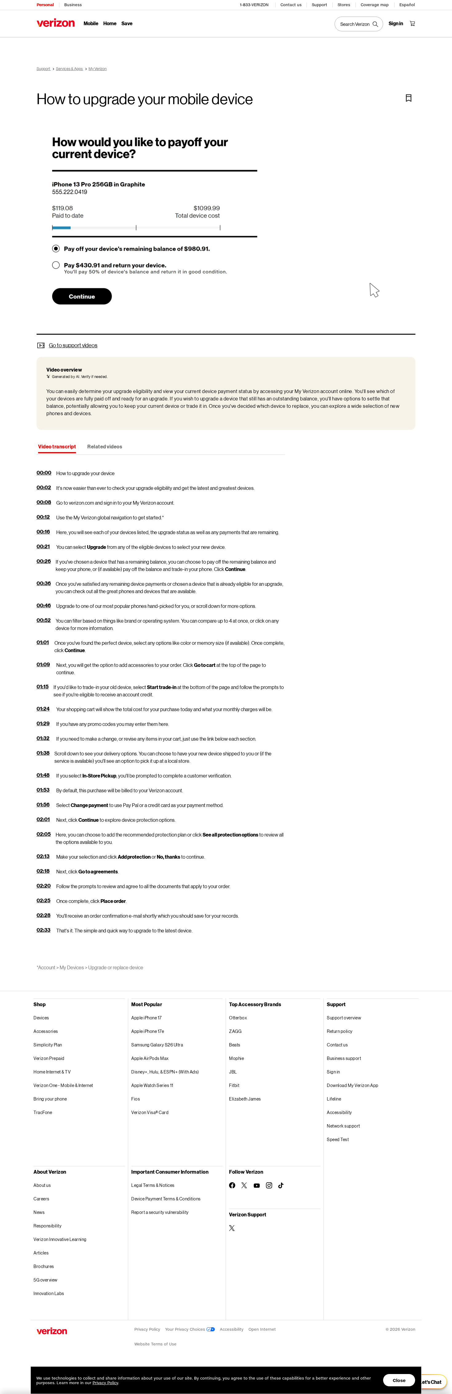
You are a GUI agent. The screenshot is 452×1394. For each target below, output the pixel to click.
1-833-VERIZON (254, 4)
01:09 (43, 664)
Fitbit (234, 1085)
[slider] (426, 1381)
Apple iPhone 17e (147, 1031)
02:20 (44, 885)
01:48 (43, 775)
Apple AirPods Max (150, 1058)
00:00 (44, 472)
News (39, 1212)
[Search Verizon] (359, 24)
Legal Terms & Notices (153, 1185)
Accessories (46, 1031)
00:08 (44, 502)
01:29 (43, 723)
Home (110, 23)
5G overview (45, 1279)
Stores (344, 4)
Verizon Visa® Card (150, 1112)
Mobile (91, 23)
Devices (41, 1017)
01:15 (43, 686)
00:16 (43, 531)
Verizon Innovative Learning (60, 1239)
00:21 (43, 546)
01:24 (43, 708)
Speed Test (338, 1139)
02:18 (43, 871)
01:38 (43, 753)
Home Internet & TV (52, 1071)
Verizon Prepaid (49, 1058)
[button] (226, 227)
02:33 (43, 930)
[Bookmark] (408, 98)
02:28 (43, 915)
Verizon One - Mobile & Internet (63, 1085)
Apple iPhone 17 (146, 1017)
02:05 (44, 834)
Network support (343, 1125)
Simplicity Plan (48, 1044)
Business (73, 4)
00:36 (44, 583)
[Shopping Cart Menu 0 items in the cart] (412, 23)
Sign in (333, 1071)
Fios (135, 1098)
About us (42, 1185)
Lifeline (334, 1098)
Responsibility (47, 1225)
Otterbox (238, 1017)
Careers (42, 1198)
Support (319, 4)
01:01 (43, 642)
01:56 (43, 804)
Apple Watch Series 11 (152, 1085)
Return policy (340, 1031)
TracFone (43, 1112)
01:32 (43, 738)
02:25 (43, 900)
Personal (45, 4)
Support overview (344, 1017)
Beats (234, 1044)
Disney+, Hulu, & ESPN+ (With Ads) (165, 1071)
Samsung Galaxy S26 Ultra (157, 1044)
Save (127, 23)
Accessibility (339, 1112)
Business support (344, 1058)
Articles (41, 1252)
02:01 (43, 819)
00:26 (44, 561)
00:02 (44, 487)
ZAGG (235, 1031)
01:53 (43, 790)
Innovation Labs (49, 1293)
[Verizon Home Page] (56, 22)
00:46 (44, 605)
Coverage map (375, 4)
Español (407, 4)
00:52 (44, 620)
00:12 (43, 517)
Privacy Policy (147, 1329)
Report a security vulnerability (160, 1212)
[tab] (57, 447)
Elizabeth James (245, 1098)
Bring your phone (50, 1098)
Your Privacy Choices (185, 1329)
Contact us (291, 4)
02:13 (43, 856)
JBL (233, 1071)
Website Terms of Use (155, 1344)
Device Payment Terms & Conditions (166, 1198)
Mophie (236, 1058)
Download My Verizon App (353, 1085)
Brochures (44, 1266)
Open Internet (262, 1329)
